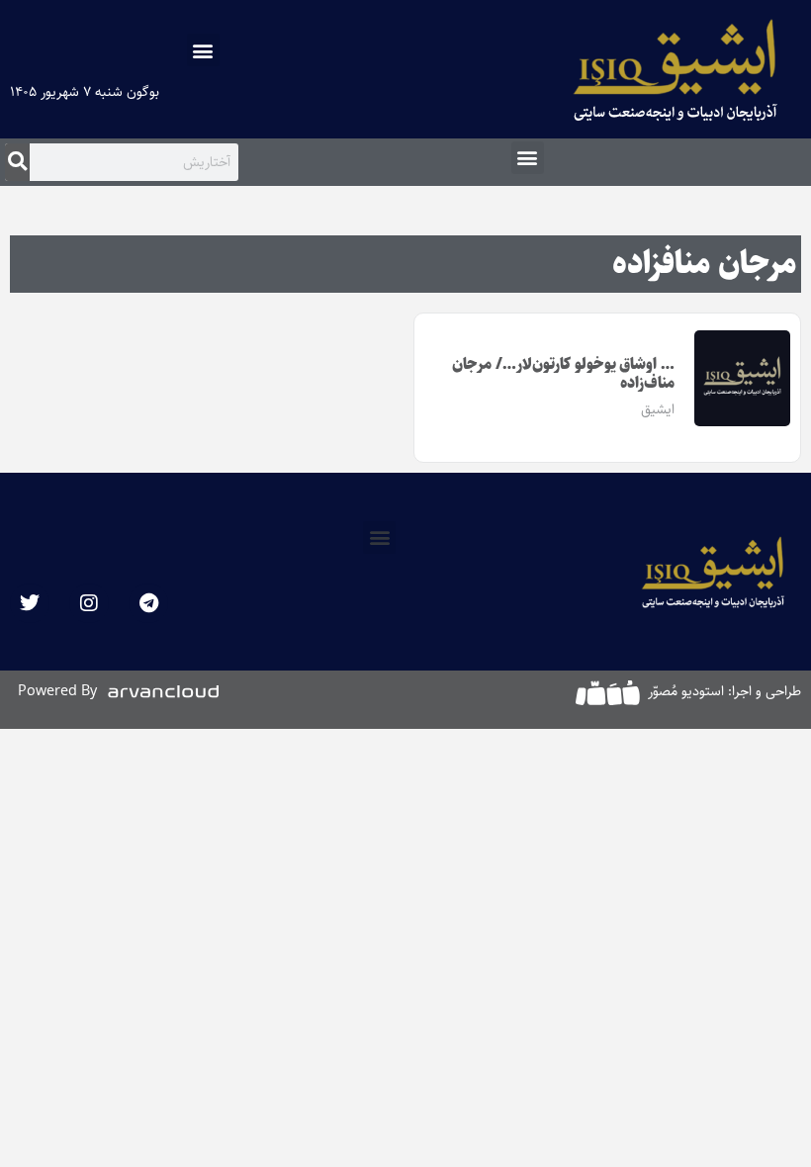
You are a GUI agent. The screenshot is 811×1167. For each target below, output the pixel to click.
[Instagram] (89, 603)
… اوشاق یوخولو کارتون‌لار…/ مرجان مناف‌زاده (563, 374)
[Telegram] (148, 603)
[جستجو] (17, 162)
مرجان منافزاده (704, 264)
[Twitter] (29, 603)
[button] (203, 50)
